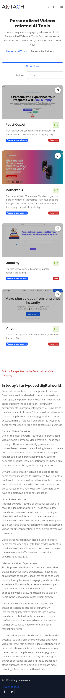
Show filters (32, 66)
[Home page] (13, 7)
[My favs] (49, 7)
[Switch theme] (53, 7)
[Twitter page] (12, 691)
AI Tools (22, 51)
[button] (62, 7)
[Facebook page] (4, 691)
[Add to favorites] (58, 90)
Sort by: (19, 75)
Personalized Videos (17, 140)
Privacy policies (10, 687)
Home (9, 51)
